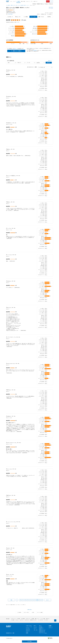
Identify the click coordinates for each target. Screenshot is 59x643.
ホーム (11, 1)
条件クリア (50, 60)
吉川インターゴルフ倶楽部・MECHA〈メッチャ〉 (22, 5)
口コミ (33, 16)
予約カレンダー (18, 16)
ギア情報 (32, 618)
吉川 (14, 5)
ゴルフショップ (13, 618)
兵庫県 (12, 5)
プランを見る (29, 641)
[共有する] (52, 8)
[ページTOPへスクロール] (55, 620)
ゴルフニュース (28, 618)
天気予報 (48, 16)
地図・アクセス (41, 16)
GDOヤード (15, 48)
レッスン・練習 (43, 618)
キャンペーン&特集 (39, 612)
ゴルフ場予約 (8, 5)
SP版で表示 (29, 609)
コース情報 (26, 16)
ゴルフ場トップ (10, 16)
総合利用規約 (35, 50)
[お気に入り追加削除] (50, 8)
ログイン (48, 1)
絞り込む (48, 62)
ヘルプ (51, 1)
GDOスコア (47, 618)
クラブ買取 (18, 618)
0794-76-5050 (10, 14)
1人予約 (33, 612)
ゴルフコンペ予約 (26, 612)
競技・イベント (37, 618)
